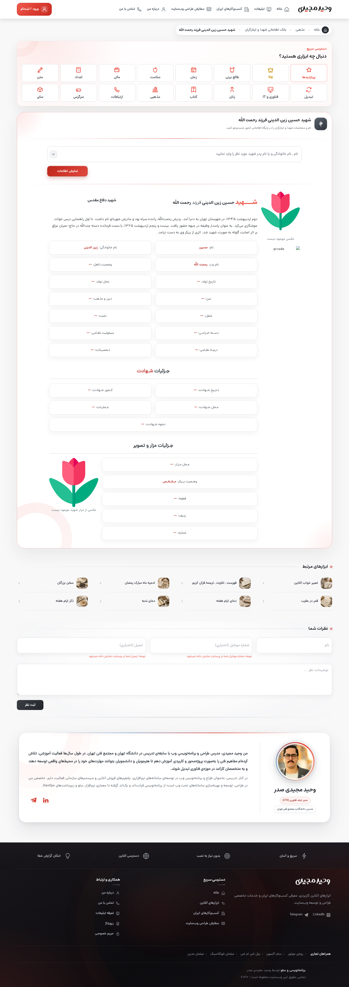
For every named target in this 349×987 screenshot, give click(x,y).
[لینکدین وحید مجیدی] (45, 800)
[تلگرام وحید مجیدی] (33, 800)
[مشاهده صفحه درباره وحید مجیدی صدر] (295, 761)
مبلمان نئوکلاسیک (222, 954)
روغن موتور (295, 954)
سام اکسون (274, 954)
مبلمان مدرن (196, 954)
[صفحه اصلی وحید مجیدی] (314, 9)
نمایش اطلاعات (67, 171)
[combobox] (174, 154)
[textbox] (174, 154)
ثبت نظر (30, 705)
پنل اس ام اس (250, 954)
